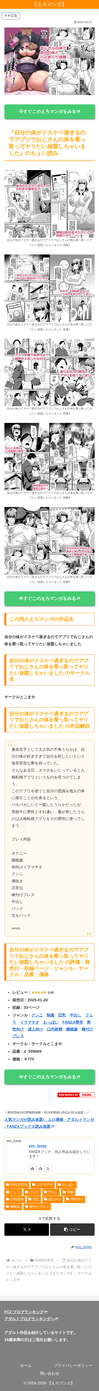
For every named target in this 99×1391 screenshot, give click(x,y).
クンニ (37, 1015)
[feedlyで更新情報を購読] (40, 1168)
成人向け (35, 1029)
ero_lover (37, 1145)
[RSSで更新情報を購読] (48, 1168)
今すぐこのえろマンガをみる (47, 111)
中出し (75, 1015)
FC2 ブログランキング (24, 1312)
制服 (50, 1015)
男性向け (77, 1199)
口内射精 (54, 1029)
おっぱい (51, 1022)
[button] (72, 1229)
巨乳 (62, 1015)
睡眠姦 (72, 1029)
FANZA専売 (72, 1022)
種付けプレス (39, 1207)
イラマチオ (29, 1022)
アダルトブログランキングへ (29, 1319)
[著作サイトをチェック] (32, 1168)
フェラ (34, 1192)
